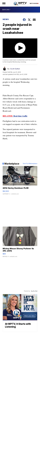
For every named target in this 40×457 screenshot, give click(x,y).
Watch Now (33, 3)
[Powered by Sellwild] (34, 291)
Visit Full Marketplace (30, 163)
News (6, 19)
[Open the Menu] (4, 3)
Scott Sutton (15, 69)
